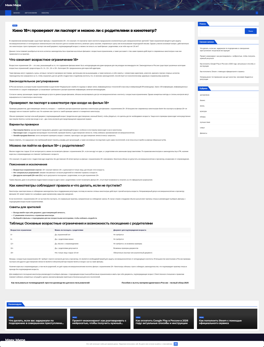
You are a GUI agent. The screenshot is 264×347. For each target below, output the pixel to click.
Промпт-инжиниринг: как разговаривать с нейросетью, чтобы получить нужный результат (99, 323)
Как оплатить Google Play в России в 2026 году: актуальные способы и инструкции (162, 322)
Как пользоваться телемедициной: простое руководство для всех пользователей (50, 283)
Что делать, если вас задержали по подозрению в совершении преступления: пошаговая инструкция (36, 323)
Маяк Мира (13, 5)
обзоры (45, 13)
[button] (253, 13)
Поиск (202, 24)
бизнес (17, 13)
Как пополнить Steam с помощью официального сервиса (222, 71)
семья (202, 128)
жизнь (15, 25)
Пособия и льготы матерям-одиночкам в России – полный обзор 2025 (155, 283)
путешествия (205, 122)
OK (176, 344)
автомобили (31, 13)
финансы (203, 133)
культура (203, 111)
